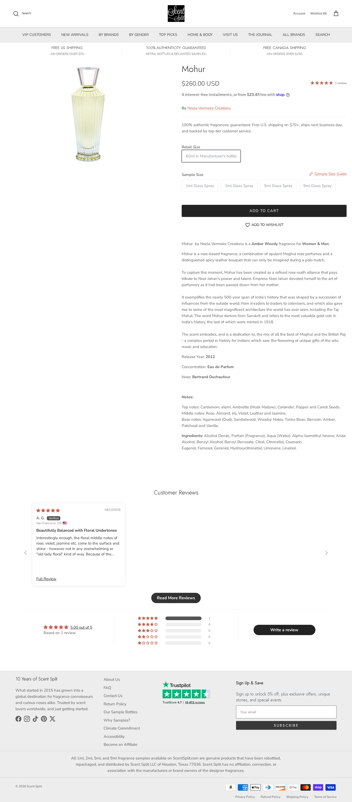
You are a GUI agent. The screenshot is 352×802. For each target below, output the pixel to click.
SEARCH (322, 34)
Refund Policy (270, 797)
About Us (112, 679)
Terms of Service (325, 797)
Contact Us (113, 695)
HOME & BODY (200, 34)
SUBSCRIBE (286, 725)
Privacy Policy (245, 797)
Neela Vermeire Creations (209, 108)
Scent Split (34, 786)
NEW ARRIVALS (74, 34)
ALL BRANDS (294, 34)
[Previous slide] (25, 552)
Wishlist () (318, 13)
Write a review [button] (284, 630)
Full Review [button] (46, 578)
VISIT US (230, 34)
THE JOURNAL (260, 34)
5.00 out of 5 (81, 627)
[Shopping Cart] (335, 13)
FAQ (107, 687)
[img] (48, 510)
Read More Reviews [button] (176, 598)
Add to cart (264, 210)
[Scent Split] (176, 13)
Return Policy (115, 704)
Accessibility (114, 736)
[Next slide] (326, 552)
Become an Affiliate (120, 744)
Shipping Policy (297, 797)
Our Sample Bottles (120, 712)
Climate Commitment (122, 728)
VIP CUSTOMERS (36, 34)
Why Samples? (117, 720)
